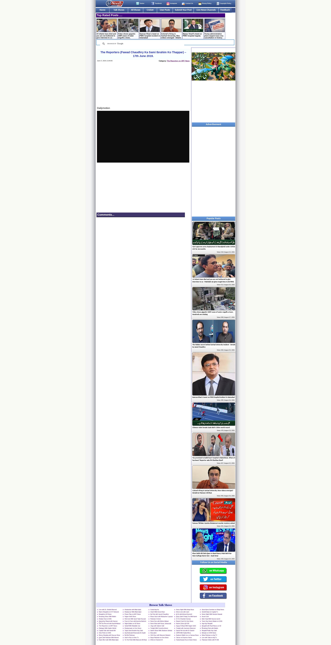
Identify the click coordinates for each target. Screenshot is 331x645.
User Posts (165, 10)
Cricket (150, 10)
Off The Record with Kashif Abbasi (109, 623)
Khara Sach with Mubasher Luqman (161, 616)
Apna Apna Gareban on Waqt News (213, 609)
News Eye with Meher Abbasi (159, 621)
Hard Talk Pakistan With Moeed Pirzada (109, 638)
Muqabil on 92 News (105, 614)
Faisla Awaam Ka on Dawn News (186, 640)
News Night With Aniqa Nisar (185, 609)
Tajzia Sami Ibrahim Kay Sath (134, 630)
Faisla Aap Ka (154, 609)
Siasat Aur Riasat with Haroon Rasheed (108, 621)
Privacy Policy (206, 3)
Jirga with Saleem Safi (157, 626)
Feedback (225, 10)
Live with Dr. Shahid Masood (108, 609)
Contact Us (189, 3)
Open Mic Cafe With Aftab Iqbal (108, 640)
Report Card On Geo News (184, 621)
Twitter (142, 3)
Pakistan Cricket (155, 619)
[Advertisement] (143, 87)
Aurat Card (205, 616)
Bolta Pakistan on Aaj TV (209, 635)
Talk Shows (119, 10)
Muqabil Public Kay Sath (209, 630)
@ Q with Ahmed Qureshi (184, 614)
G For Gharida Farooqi (183, 619)
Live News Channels (206, 10)
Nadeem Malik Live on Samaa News (187, 635)
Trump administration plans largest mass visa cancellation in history (213, 36)
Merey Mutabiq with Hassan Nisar (109, 635)
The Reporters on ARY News (178, 61)
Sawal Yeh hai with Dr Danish (185, 630)
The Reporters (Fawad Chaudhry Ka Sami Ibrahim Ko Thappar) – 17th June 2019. (143, 54)
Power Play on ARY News (133, 614)
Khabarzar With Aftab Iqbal (133, 612)
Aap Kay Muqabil (207, 623)
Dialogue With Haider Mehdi (107, 628)
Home (102, 10)
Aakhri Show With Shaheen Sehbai (161, 630)
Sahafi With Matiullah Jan (132, 626)
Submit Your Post (183, 10)
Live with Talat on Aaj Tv (209, 637)
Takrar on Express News (184, 637)
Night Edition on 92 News (132, 623)
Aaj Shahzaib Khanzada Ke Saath (135, 633)
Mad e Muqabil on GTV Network (109, 612)
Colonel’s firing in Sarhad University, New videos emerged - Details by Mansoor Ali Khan (171, 36)
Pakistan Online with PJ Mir (210, 640)
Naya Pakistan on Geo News (159, 637)
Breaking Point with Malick (210, 628)
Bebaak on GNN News (209, 633)
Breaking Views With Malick (107, 616)
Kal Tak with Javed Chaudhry (159, 614)
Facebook (158, 3)
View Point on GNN (105, 633)
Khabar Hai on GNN (105, 619)
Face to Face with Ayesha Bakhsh (135, 621)
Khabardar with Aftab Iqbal (133, 609)
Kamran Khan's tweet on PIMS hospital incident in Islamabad (150, 36)
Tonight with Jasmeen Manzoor (186, 628)
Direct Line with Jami (182, 612)
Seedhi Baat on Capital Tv (210, 612)
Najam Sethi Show (130, 616)
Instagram (173, 3)
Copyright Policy (225, 3)
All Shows (135, 10)
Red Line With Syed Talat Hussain (135, 619)
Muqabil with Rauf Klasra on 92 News (211, 626)
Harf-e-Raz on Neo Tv (132, 637)
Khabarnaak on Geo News (133, 628)
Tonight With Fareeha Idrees (159, 628)
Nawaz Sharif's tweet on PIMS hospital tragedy (192, 35)
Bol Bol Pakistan (130, 635)
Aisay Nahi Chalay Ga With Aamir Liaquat (186, 617)
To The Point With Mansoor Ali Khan (136, 640)
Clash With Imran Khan (157, 612)
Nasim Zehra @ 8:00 (182, 623)
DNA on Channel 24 (156, 640)
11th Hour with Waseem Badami (160, 635)
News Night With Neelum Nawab (212, 614)
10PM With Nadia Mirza (183, 633)
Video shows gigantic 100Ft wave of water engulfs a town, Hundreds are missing (127, 36)
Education (153, 633)
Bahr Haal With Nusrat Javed (211, 619)
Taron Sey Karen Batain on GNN (212, 621)
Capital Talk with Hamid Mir (107, 630)
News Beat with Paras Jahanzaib (160, 623)
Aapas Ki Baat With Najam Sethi (186, 626)
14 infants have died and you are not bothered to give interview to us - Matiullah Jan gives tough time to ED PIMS (106, 36)
